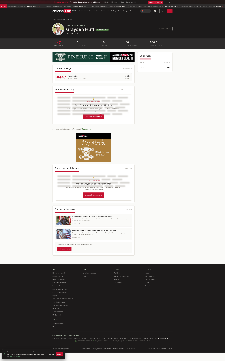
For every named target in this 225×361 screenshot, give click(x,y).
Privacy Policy (97, 349)
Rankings (114, 11)
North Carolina (101, 338)
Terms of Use (85, 349)
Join (170, 11)
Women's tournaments (60, 286)
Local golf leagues (58, 279)
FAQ (53, 326)
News (120, 11)
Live (108, 11)
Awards (116, 279)
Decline (51, 354)
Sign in (163, 11)
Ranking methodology (121, 276)
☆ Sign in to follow (165, 29)
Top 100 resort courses (60, 305)
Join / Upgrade (150, 276)
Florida (63, 338)
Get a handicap (57, 312)
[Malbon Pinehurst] (93, 57)
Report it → (86, 129)
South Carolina (113, 338)
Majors (103, 11)
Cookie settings (131, 349)
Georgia (92, 338)
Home (54, 19)
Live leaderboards (89, 273)
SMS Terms (107, 349)
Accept (59, 354)
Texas (70, 338)
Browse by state (58, 276)
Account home (150, 279)
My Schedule (57, 315)
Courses (92, 11)
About (147, 283)
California (55, 338)
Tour (97, 11)
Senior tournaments (59, 283)
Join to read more (64, 249)
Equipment (127, 11)
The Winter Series (58, 302)
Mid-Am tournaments (59, 289)
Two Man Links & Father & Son (62, 299)
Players (59, 19)
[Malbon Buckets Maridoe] (93, 147)
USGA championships (59, 292)
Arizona (84, 338)
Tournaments (83, 11)
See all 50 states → (161, 338)
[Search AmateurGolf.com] (155, 11)
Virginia (145, 338)
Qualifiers (55, 308)
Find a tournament (58, 273)
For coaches (118, 283)
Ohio (151, 338)
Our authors (149, 286)
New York (77, 338)
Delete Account (118, 349)
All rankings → (127, 69)
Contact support (58, 323)
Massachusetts (135, 338)
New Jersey (124, 338)
